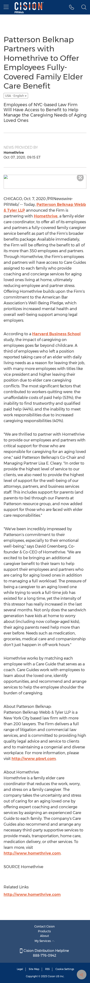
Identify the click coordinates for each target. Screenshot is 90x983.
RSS (47, 969)
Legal (20, 969)
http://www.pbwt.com (34, 758)
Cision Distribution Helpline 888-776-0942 (46, 953)
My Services (43, 941)
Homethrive (46, 216)
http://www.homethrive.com (32, 853)
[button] (72, 7)
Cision (51, 976)
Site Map (34, 969)
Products (44, 931)
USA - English (15, 96)
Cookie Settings (64, 969)
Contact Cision (44, 926)
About (44, 936)
